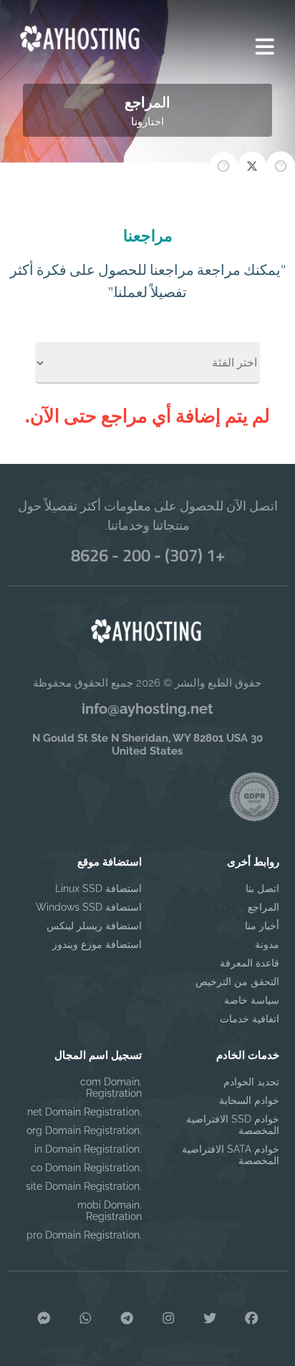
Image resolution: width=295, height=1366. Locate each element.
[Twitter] (209, 1318)
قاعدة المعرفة (249, 963)
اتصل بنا (262, 888)
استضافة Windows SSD (89, 907)
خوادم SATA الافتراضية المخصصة (230, 1154)
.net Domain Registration (84, 1112)
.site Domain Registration (84, 1186)
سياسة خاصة (251, 1000)
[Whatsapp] (85, 1318)
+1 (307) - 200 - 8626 (148, 555)
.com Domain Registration (111, 1087)
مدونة (267, 944)
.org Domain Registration (84, 1130)
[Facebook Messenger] (43, 1318)
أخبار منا (262, 925)
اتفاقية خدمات (249, 1018)
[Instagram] (168, 1318)
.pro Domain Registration (84, 1235)
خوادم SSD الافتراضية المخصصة (232, 1124)
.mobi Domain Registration (109, 1210)
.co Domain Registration (86, 1167)
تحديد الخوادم (251, 1082)
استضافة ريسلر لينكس (94, 925)
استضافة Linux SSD (98, 888)
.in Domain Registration (88, 1149)
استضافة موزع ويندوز (97, 944)
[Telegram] (126, 1318)
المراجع (263, 907)
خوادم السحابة (249, 1100)
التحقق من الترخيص (237, 981)
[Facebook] (251, 1318)
